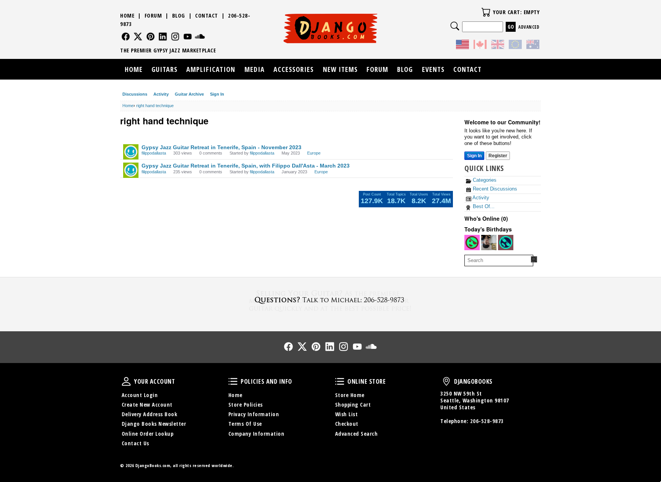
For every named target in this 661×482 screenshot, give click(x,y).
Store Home (350, 395)
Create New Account (147, 404)
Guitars (164, 69)
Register (497, 155)
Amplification (210, 69)
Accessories (294, 69)
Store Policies (245, 404)
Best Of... (483, 206)
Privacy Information (253, 414)
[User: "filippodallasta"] (130, 152)
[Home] (330, 28)
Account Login (140, 395)
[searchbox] (498, 260)
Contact (206, 15)
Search (455, 26)
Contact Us (135, 443)
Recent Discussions (494, 189)
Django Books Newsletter (154, 423)
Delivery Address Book (149, 414)
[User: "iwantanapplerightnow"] (489, 242)
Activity (161, 94)
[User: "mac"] (505, 242)
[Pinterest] (150, 36)
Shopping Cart (353, 404)
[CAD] (480, 45)
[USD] (462, 45)
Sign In (217, 94)
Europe (314, 153)
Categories (484, 180)
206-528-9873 (487, 421)
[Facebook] (125, 36)
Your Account (126, 381)
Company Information (256, 433)
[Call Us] (330, 300)
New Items (340, 69)
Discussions (134, 94)
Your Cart (486, 12)
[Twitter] (137, 36)
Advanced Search (356, 433)
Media (254, 69)
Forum (153, 15)
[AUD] (532, 45)
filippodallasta (154, 153)
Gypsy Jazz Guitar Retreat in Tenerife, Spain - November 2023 (221, 147)
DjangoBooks (446, 381)
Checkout (346, 423)
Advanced (528, 27)
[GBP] (497, 45)
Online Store (340, 381)
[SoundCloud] (199, 36)
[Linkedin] (162, 36)
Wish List (346, 414)
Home (127, 15)
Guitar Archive (189, 94)
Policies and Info (233, 381)
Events (433, 69)
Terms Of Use (245, 423)
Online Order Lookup (148, 433)
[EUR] (515, 45)
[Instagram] (175, 36)
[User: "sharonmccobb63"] (472, 242)
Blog (178, 15)
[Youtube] (187, 36)
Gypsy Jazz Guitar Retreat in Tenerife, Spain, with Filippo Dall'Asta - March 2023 (246, 166)
